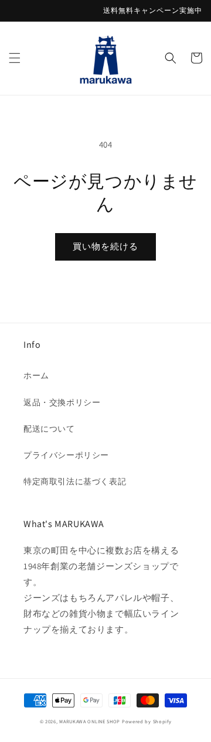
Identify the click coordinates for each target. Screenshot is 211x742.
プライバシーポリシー (66, 455)
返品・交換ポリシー (61, 402)
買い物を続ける (105, 246)
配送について (49, 428)
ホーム (36, 375)
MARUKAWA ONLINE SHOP (89, 721)
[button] (15, 58)
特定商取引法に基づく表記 (74, 481)
